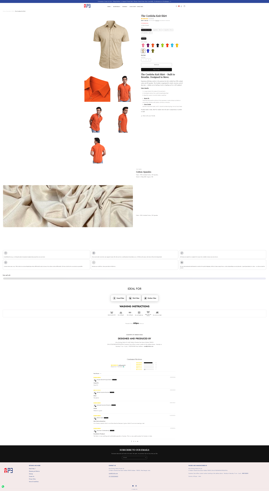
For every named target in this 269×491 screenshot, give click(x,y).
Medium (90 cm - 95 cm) (146, 29)
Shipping (157, 20)
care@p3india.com (113, 473)
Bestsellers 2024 (10, 11)
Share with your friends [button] (149, 115)
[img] (97, 377)
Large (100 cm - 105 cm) (157, 29)
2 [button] (133, 441)
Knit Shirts (144, 38)
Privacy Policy (32, 479)
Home (4, 11)
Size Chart (143, 55)
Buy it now (156, 69)
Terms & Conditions (34, 481)
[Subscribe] (145, 457)
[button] (109, 6)
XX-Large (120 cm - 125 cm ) (147, 32)
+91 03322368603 (113, 476)
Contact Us (31, 476)
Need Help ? (32, 468)
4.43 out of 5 (121, 365)
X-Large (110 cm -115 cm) (168, 29)
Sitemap (31, 474)
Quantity (143, 57)
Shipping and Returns (34, 471)
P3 (136, 489)
